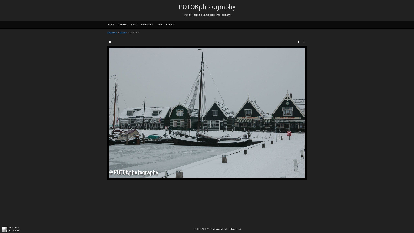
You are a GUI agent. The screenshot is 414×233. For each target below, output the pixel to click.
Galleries (122, 24)
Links (159, 24)
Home (110, 24)
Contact (170, 24)
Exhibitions (147, 24)
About (134, 24)
